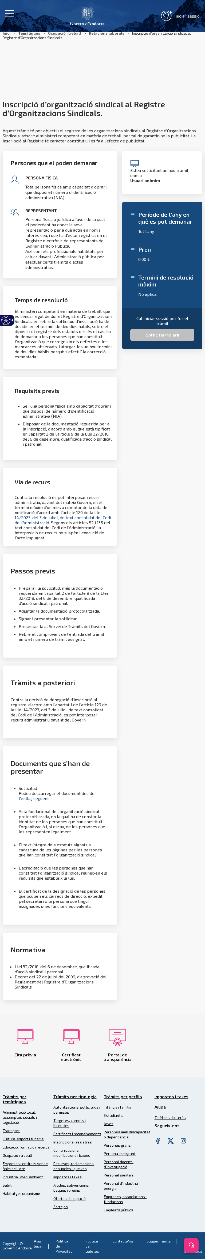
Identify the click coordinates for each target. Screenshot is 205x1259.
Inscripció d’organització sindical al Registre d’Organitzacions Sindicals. (97, 35)
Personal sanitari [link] (118, 1175)
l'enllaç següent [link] (34, 798)
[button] (162, 335)
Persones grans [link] (117, 1145)
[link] (87, 15)
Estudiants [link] (113, 1115)
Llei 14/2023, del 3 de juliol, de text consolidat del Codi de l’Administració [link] (63, 517)
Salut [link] (7, 1185)
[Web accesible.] (6, 320)
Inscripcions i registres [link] (72, 1142)
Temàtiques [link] (29, 33)
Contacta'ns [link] (122, 1241)
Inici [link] (6, 33)
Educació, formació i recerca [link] (26, 1147)
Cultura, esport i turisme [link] (23, 1139)
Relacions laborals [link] (106, 33)
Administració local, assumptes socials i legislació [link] (20, 1117)
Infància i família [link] (117, 1107)
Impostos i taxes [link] (67, 1177)
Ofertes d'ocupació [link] (69, 1198)
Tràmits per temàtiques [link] (14, 1099)
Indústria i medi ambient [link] (23, 1177)
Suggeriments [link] (159, 1241)
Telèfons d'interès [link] (170, 1117)
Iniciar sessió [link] (187, 15)
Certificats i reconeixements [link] (77, 1133)
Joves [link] (108, 1123)
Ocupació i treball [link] (64, 33)
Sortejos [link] (60, 1206)
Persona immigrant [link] (120, 1153)
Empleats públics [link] (118, 1210)
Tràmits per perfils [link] (123, 1096)
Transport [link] (11, 1130)
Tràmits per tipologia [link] (75, 1096)
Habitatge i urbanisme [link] (21, 1193)
